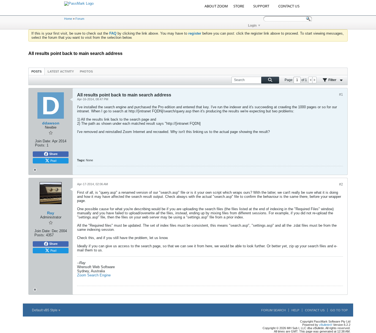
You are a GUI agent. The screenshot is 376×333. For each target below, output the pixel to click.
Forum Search (273, 310)
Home (68, 18)
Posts (36, 71)
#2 (341, 184)
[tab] (36, 71)
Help (295, 310)
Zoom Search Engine (94, 275)
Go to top (339, 310)
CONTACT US (288, 6)
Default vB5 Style (45, 310)
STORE (238, 6)
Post (53, 160)
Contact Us (315, 310)
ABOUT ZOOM (216, 6)
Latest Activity (61, 71)
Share (53, 154)
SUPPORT (261, 6)
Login (252, 25)
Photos (86, 71)
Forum (79, 18)
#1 (341, 94)
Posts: (40, 145)
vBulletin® (325, 324)
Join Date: (43, 141)
